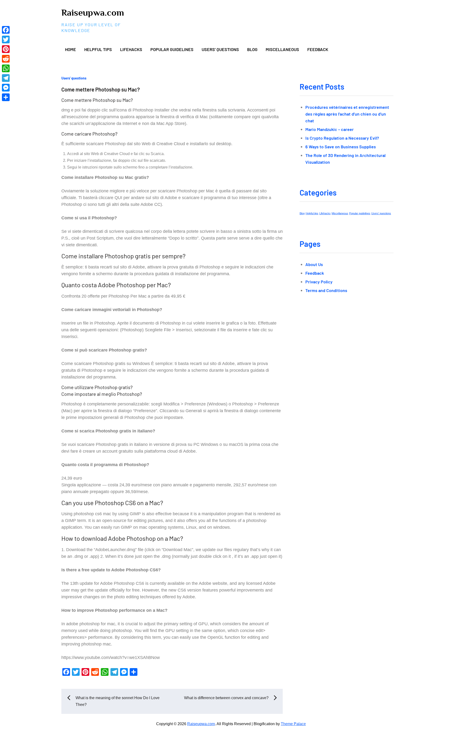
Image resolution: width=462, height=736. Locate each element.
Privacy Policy (319, 281)
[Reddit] (6, 59)
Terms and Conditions (326, 290)
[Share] (6, 97)
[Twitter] (6, 39)
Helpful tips (98, 49)
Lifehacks (131, 49)
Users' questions (73, 78)
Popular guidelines (171, 49)
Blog (252, 49)
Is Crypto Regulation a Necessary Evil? (342, 138)
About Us (314, 264)
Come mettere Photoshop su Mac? (100, 89)
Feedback (317, 49)
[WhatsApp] (6, 68)
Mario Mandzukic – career (329, 129)
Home (70, 49)
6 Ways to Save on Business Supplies (340, 146)
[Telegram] (6, 78)
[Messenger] (6, 87)
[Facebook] (6, 30)
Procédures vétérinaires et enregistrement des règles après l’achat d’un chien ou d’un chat (347, 113)
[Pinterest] (6, 49)
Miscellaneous (282, 49)
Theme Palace (293, 724)
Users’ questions (220, 49)
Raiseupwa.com (92, 12)
